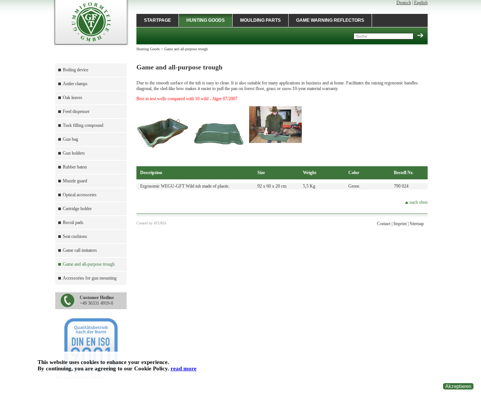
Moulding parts (260, 20)
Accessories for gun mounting (89, 278)
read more (184, 368)
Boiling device (75, 69)
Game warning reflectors (330, 20)
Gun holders (74, 153)
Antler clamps (75, 83)
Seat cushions (75, 236)
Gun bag (70, 139)
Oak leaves (72, 97)
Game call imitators (80, 250)
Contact (383, 223)
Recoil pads (73, 222)
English (421, 2)
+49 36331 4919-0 (97, 300)
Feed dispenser (76, 111)
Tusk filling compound (83, 125)
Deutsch (403, 2)
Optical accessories (80, 194)
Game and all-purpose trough (89, 264)
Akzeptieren (458, 386)
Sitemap (417, 223)
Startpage (157, 20)
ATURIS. (160, 223)
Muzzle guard (75, 180)
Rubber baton (75, 167)
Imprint (400, 223)
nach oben (418, 202)
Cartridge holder (77, 208)
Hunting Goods (205, 20)
